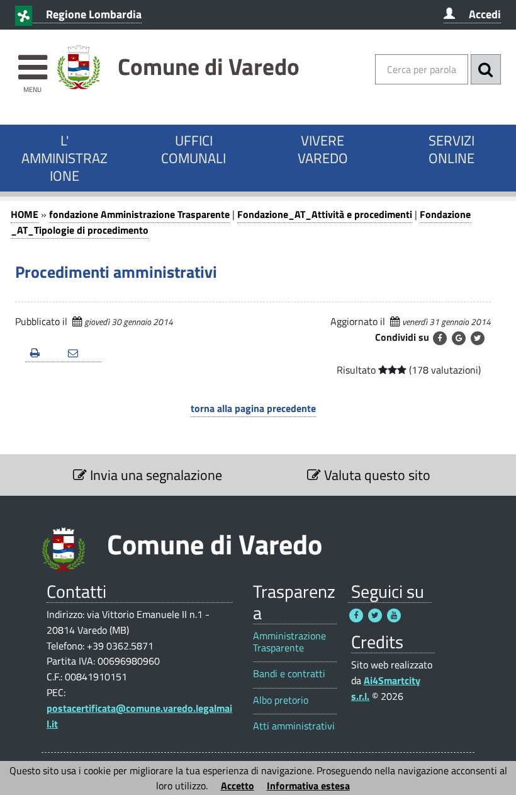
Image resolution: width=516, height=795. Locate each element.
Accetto (237, 785)
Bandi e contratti (289, 674)
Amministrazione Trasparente (289, 642)
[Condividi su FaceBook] (440, 338)
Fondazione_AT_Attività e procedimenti (324, 214)
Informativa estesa (308, 785)
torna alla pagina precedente (253, 408)
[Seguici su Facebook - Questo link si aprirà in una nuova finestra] (356, 615)
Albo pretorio (280, 700)
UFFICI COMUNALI (193, 149)
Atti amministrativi (294, 726)
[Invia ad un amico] (82, 353)
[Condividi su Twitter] (478, 338)
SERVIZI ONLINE (451, 149)
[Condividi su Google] (459, 338)
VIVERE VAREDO (323, 149)
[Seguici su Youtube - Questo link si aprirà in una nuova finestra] (394, 615)
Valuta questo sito (375, 475)
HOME (24, 214)
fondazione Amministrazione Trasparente (139, 214)
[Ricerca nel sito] (486, 69)
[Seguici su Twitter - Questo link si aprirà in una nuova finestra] (375, 615)
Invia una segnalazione (154, 475)
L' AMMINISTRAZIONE (64, 158)
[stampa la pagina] (44, 353)
